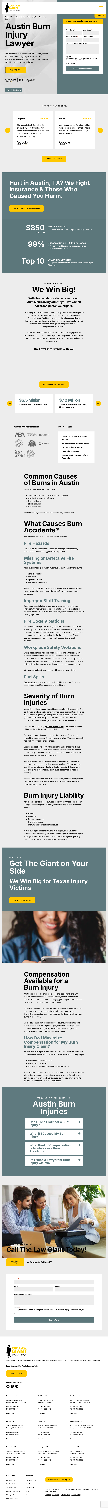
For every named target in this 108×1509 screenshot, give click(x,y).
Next (100, 130)
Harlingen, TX (43, 1447)
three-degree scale (54, 726)
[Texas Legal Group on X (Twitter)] (7, 1386)
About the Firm (31, 1480)
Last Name (87, 30)
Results (28, 1484)
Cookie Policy (76, 1494)
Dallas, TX (41, 1421)
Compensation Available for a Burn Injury (75, 456)
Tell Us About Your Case (23, 1294)
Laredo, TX (10, 1421)
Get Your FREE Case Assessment (27, 208)
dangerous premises (33, 638)
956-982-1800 (16, 70)
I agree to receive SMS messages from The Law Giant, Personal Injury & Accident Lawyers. (51, 1310)
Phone (57, 1286)
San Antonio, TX (75, 1396)
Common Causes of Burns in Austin (74, 437)
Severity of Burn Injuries (72, 447)
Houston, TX (74, 1447)
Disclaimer (55, 1494)
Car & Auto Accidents (13, 1484)
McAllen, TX (42, 1396)
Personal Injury (11, 1480)
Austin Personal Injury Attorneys (22, 17)
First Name (70, 30)
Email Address (88, 37)
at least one (63, 568)
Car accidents (30, 682)
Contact (28, 1495)
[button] (54, 1123)
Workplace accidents (33, 670)
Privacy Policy (65, 1494)
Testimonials (30, 1487)
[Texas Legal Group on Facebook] (12, 1386)
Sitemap (48, 1494)
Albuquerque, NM (76, 1421)
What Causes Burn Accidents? (75, 443)
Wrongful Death (11, 1495)
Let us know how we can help (77, 43)
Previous (7, 130)
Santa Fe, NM (11, 1447)
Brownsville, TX (12, 1396)
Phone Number (72, 37)
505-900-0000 (77, 1432)
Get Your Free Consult (22, 900)
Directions (10, 1413)
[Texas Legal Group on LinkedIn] (16, 1386)
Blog (27, 1491)
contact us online (71, 338)
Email (16, 1286)
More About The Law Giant (54, 384)
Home (7, 17)
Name (16, 1279)
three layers (40, 709)
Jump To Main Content (14, 90)
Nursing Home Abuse (13, 1491)
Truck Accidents (11, 1487)
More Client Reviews (54, 159)
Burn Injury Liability (70, 451)
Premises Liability (12, 1498)
